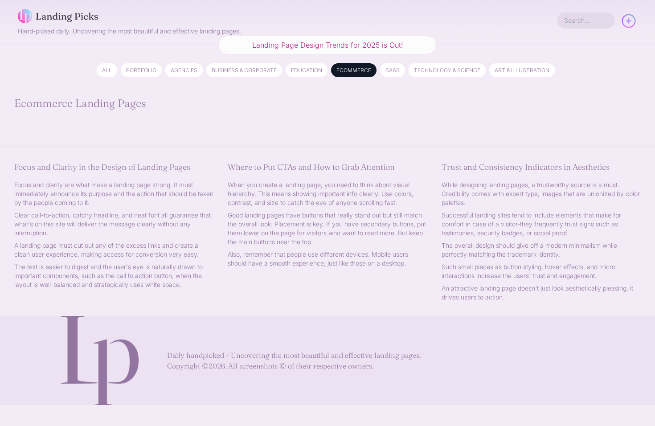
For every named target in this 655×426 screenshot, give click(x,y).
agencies (184, 70)
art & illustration (522, 70)
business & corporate (244, 70)
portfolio (141, 70)
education (306, 70)
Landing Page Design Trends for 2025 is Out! (327, 45)
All (107, 70)
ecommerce (353, 70)
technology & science (447, 70)
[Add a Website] (628, 22)
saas (392, 70)
